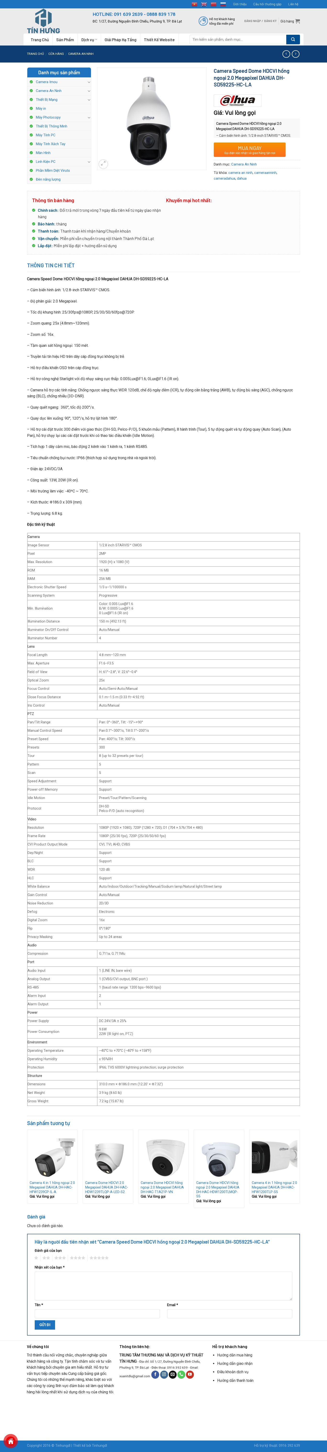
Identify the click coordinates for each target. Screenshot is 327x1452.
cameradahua (224, 178)
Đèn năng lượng (48, 179)
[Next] (299, 1170)
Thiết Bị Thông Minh (51, 126)
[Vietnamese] (194, 4)
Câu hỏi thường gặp (267, 4)
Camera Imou (46, 82)
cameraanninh (265, 173)
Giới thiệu (240, 4)
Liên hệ (293, 4)
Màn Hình (43, 153)
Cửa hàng (56, 54)
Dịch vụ (87, 39)
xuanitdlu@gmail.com (134, 1376)
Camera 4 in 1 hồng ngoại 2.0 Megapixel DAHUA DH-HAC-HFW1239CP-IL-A (52, 1187)
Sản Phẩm (65, 39)
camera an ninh (240, 173)
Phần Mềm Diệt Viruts (53, 170)
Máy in (41, 108)
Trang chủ (35, 54)
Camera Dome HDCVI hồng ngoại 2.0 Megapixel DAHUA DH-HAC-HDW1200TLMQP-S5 (217, 1189)
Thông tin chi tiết (51, 265)
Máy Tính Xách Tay (50, 144)
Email (172, 1305)
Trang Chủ (40, 39)
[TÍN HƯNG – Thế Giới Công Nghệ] (56, 21)
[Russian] (223, 4)
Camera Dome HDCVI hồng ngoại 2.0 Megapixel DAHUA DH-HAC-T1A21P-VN (162, 1187)
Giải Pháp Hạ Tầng (120, 39)
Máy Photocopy (48, 117)
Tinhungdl (62, 1446)
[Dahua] (238, 100)
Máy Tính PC (46, 135)
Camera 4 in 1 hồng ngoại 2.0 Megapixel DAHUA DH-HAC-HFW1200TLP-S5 (274, 1187)
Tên (39, 1305)
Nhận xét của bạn (50, 1267)
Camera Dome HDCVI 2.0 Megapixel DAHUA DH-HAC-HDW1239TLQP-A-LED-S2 (106, 1187)
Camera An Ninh (81, 54)
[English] (204, 4)
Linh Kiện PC (46, 162)
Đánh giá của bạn (48, 1251)
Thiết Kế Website (159, 39)
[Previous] (27, 1170)
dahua (242, 178)
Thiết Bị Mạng (46, 99)
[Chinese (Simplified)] (214, 4)
